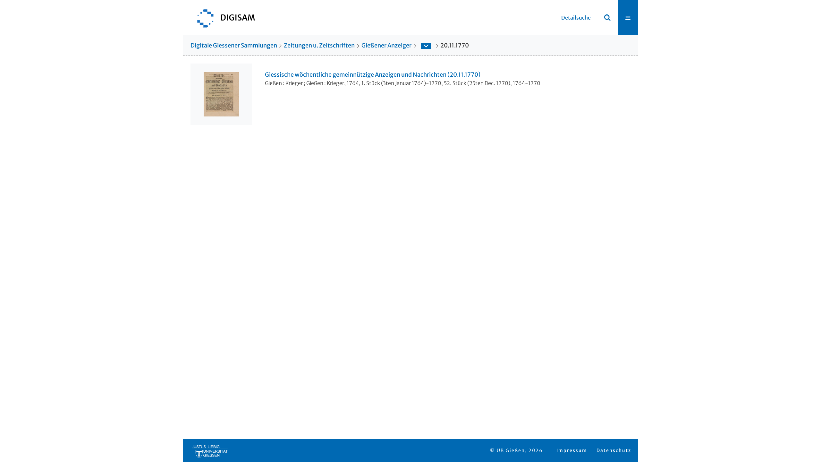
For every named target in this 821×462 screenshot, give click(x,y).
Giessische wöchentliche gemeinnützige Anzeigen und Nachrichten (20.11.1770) (372, 74)
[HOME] (223, 17)
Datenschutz (614, 450)
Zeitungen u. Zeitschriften (319, 45)
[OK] (607, 17)
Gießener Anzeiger (386, 45)
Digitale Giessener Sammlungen (233, 45)
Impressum (571, 450)
